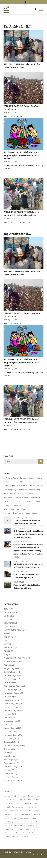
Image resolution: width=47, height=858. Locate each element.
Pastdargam (9, 759)
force (35, 803)
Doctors (7, 619)
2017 (6, 724)
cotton (38, 796)
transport (26, 833)
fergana (28, 803)
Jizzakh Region (10, 678)
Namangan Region (12, 693)
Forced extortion (18, 807)
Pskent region (10, 763)
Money (33, 818)
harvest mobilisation (32, 811)
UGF (6, 852)
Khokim (7, 818)
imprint (28, 852)
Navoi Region (9, 756)
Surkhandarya (10, 773)
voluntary (15, 836)
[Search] (33, 9)
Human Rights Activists (14, 629)
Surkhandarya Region (13, 703)
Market (15, 818)
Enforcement (9, 803)
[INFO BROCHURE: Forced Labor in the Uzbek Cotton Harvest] (23, 46)
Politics (7, 650)
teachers (37, 829)
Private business (10, 829)
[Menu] (39, 9)
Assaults (22, 796)
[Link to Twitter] (38, 855)
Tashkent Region (11, 710)
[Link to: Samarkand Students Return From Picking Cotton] (7, 574)
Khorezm (8, 749)
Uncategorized (10, 721)
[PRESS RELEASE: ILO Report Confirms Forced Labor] (23, 88)
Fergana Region (11, 675)
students (28, 829)
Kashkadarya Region (13, 686)
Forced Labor (31, 807)
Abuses (7, 796)
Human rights (9, 814)
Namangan (8, 752)
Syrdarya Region (11, 707)
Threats (18, 833)
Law (5, 640)
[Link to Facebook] (34, 855)
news (17, 822)
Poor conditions (19, 825)
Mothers (7, 643)
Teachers (8, 717)
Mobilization (24, 818)
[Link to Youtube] (41, 855)
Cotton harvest (10, 800)
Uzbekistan (36, 833)
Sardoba (7, 770)
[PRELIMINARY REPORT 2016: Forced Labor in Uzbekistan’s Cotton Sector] (23, 194)
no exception (25, 822)
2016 (6, 608)
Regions (7, 664)
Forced (7, 807)
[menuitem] (33, 9)
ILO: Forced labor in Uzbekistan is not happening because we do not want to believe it (21, 155)
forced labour (9, 811)
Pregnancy (8, 654)
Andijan (14, 796)
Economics (8, 626)
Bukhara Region (10, 671)
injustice (37, 814)
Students (8, 714)
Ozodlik (35, 822)
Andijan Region (10, 668)
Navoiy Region (10, 696)
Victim (7, 836)
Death (19, 800)
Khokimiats (8, 636)
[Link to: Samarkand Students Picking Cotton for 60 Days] (7, 584)
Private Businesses (12, 661)
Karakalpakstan (10, 682)
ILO (5, 633)
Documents (9, 622)
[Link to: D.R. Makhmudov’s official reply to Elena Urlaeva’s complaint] (7, 564)
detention (27, 800)
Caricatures (9, 612)
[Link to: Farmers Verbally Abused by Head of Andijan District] (7, 520)
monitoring (9, 822)
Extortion (19, 803)
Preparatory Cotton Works (16, 657)
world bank (25, 836)
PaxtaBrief (8, 647)
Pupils (21, 829)
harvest (19, 811)
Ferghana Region (11, 735)
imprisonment (26, 814)
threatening (9, 833)
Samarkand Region (12, 700)
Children (7, 615)
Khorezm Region (11, 689)
